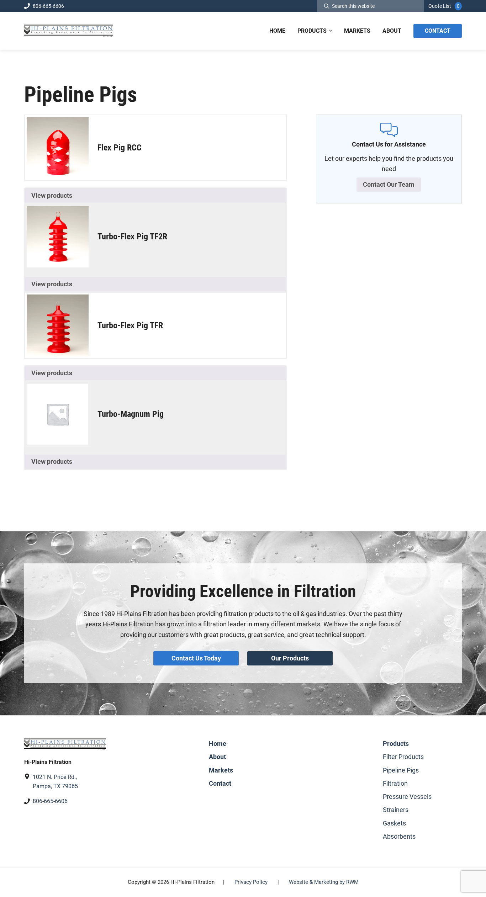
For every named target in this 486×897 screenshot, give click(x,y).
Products (396, 743)
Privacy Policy (251, 882)
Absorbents (399, 836)
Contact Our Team (388, 184)
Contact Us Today (196, 658)
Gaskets (394, 823)
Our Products (290, 658)
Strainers (395, 809)
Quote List (439, 6)
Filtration (395, 783)
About (217, 756)
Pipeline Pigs (401, 770)
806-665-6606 (48, 6)
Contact (220, 783)
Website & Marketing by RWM (324, 882)
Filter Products (403, 756)
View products (51, 195)
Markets (221, 770)
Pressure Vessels (407, 796)
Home (217, 743)
